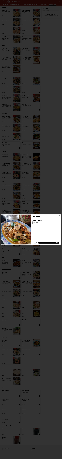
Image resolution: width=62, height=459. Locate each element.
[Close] (59, 215)
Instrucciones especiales (37, 220)
